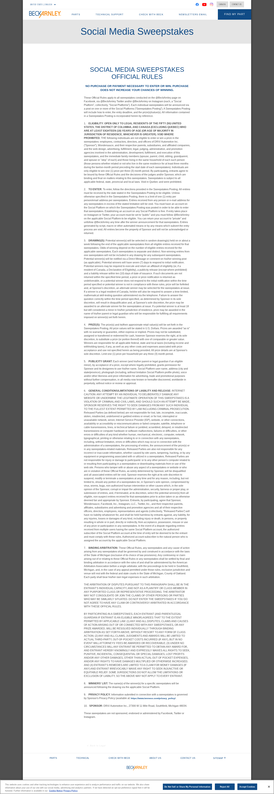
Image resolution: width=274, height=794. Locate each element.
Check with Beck (151, 14)
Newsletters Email (193, 14)
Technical (82, 758)
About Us (155, 758)
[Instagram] (211, 5)
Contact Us (237, 4)
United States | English (41, 4)
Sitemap (218, 758)
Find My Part (234, 14)
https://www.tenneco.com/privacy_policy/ (153, 698)
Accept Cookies (247, 786)
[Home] (46, 14)
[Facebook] (197, 5)
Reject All (224, 786)
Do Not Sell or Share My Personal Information (187, 786)
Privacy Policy (70, 791)
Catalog (222, 4)
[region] (137, 787)
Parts (76, 14)
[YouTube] (204, 5)
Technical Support (110, 14)
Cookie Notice (56, 791)
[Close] (268, 786)
